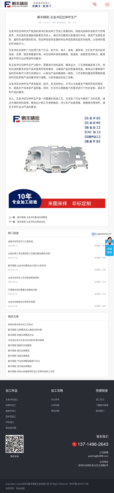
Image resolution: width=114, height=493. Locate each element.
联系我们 (100, 410)
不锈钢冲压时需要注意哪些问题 (22, 289)
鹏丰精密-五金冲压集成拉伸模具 (32, 217)
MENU (107, 4)
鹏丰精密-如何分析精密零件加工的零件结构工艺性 (31, 371)
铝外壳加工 (11, 416)
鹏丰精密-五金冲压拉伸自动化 (31, 221)
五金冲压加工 (12, 399)
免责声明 (10, 488)
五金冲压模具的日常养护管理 (21, 301)
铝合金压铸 (11, 427)
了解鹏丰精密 (102, 405)
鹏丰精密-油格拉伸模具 (19, 355)
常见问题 (55, 410)
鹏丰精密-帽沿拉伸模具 (19, 350)
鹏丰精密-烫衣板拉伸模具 (20, 366)
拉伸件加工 (11, 405)
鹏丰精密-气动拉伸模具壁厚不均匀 (24, 360)
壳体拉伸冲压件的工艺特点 (20, 324)
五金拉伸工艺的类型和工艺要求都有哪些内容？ (30, 253)
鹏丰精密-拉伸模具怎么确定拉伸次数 (25, 329)
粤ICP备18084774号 (78, 483)
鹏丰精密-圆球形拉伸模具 (20, 345)
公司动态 (55, 405)
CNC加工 (10, 422)
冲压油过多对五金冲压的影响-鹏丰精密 (26, 340)
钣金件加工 (11, 410)
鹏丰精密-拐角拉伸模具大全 (21, 334)
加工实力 (100, 399)
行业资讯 (55, 399)
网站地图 (20, 488)
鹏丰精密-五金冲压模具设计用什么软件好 (27, 265)
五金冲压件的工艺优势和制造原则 (23, 277)
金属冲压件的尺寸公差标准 (20, 241)
